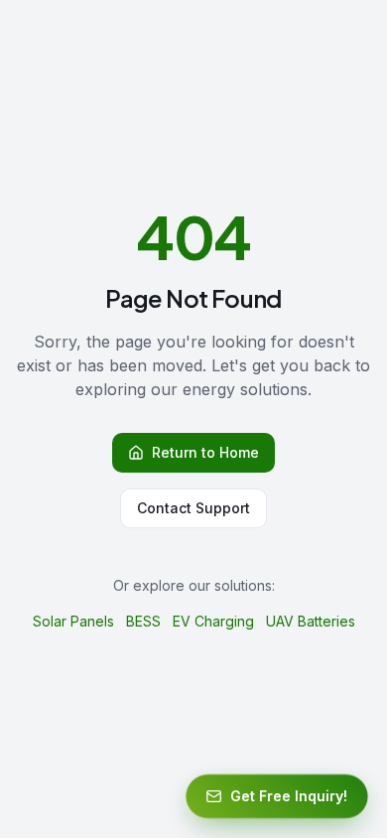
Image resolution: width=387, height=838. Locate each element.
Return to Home (205, 452)
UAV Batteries (310, 621)
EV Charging (213, 621)
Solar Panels (73, 621)
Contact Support (193, 507)
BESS (143, 621)
